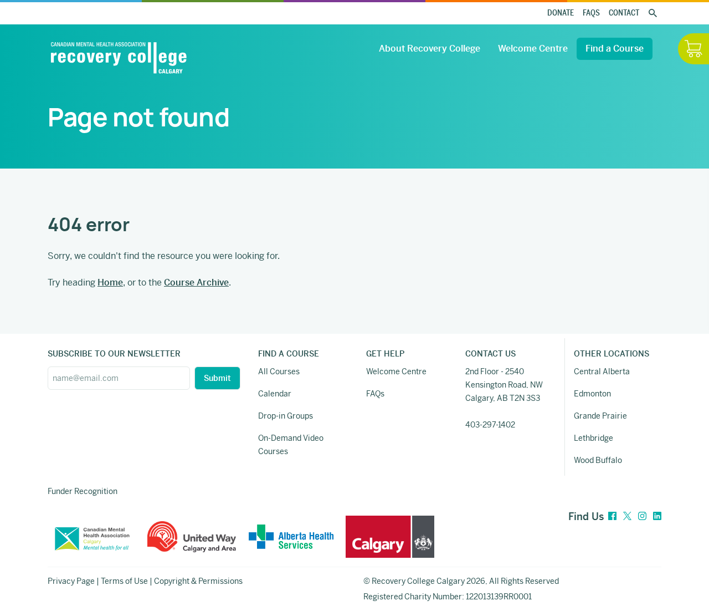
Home (110, 282)
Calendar (274, 394)
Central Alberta (602, 371)
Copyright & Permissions (198, 581)
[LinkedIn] (657, 516)
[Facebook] (612, 516)
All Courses (279, 371)
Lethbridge (593, 438)
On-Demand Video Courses (290, 444)
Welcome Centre (533, 48)
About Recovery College (429, 48)
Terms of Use (124, 581)
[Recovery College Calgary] (118, 57)
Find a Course (614, 48)
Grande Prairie (600, 416)
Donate (560, 13)
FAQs (591, 13)
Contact (624, 13)
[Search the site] (652, 13)
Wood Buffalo (598, 460)
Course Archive (196, 282)
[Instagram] (642, 516)
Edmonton (592, 394)
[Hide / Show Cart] (693, 48)
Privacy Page (71, 581)
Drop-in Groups (285, 416)
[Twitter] (627, 516)
